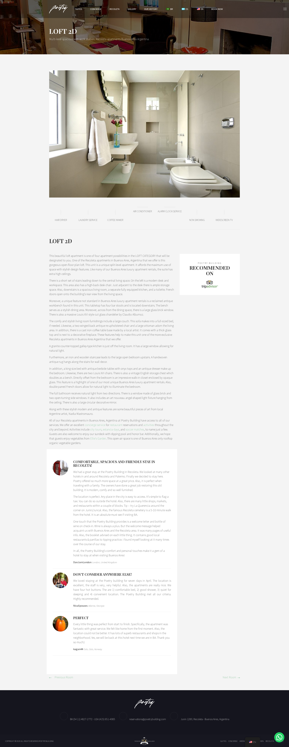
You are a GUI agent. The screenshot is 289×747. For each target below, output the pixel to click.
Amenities (244, 741)
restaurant (116, 425)
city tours (96, 429)
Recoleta (115, 9)
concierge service (95, 425)
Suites (78, 9)
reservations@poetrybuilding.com (147, 719)
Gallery (132, 9)
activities (148, 425)
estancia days (111, 429)
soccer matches (135, 429)
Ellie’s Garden (98, 438)
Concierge (96, 9)
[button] (279, 737)
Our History (151, 9)
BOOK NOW (217, 9)
